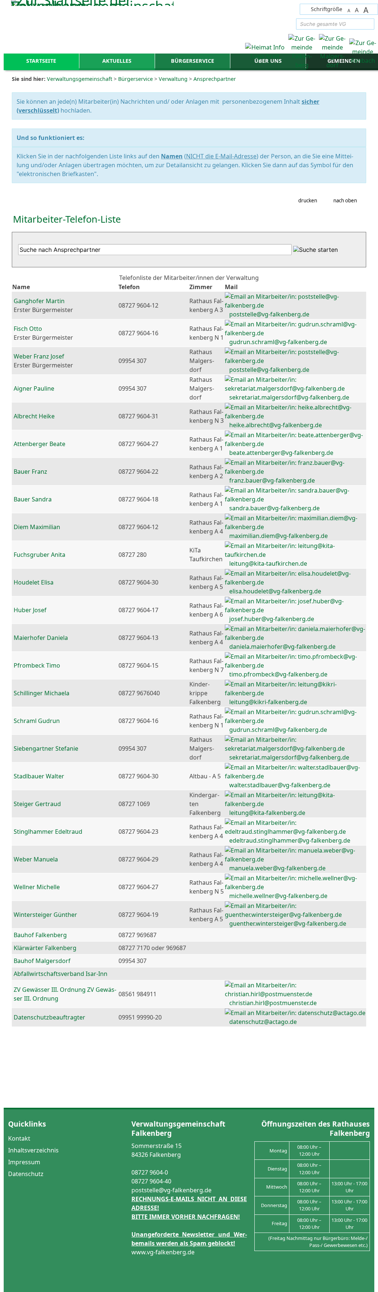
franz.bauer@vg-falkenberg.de (272, 480)
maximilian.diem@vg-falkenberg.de (278, 536)
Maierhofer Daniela (41, 638)
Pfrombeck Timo (37, 665)
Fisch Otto (28, 329)
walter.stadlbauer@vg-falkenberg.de (279, 785)
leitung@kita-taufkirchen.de (268, 563)
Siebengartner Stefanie (46, 748)
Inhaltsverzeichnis (33, 1150)
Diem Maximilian (37, 527)
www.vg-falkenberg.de (163, 1252)
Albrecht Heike (34, 416)
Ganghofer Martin (39, 301)
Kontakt (19, 1138)
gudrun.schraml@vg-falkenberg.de (278, 342)
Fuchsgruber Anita (39, 555)
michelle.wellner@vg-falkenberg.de (278, 896)
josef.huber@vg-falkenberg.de (271, 619)
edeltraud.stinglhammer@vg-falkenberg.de (289, 840)
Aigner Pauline (34, 388)
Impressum (24, 1162)
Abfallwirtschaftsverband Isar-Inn (60, 974)
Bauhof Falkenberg (40, 935)
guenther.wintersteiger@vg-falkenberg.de (287, 923)
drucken (307, 200)
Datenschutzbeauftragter (49, 1017)
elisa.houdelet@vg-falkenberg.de (275, 591)
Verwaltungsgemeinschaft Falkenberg (178, 1128)
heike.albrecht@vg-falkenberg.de (275, 425)
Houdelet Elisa (34, 582)
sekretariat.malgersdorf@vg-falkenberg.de (289, 397)
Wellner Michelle (37, 887)
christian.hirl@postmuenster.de (273, 1003)
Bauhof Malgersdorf (42, 961)
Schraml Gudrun (37, 721)
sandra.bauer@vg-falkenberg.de (274, 508)
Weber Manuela (36, 859)
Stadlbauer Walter (39, 776)
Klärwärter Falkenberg (45, 948)
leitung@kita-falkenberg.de (267, 813)
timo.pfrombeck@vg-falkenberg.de (278, 674)
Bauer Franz (30, 471)
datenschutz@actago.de (263, 1022)
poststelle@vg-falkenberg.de (269, 314)
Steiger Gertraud (37, 804)
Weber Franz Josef (39, 356)
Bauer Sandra (33, 499)
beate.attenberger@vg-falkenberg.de (281, 453)
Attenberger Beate (39, 444)
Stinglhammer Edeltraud (48, 831)
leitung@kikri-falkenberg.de (268, 702)
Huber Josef (30, 610)
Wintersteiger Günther (45, 915)
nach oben (345, 200)
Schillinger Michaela (41, 693)
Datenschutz (26, 1174)
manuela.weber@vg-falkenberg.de (277, 868)
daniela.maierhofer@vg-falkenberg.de (282, 646)
